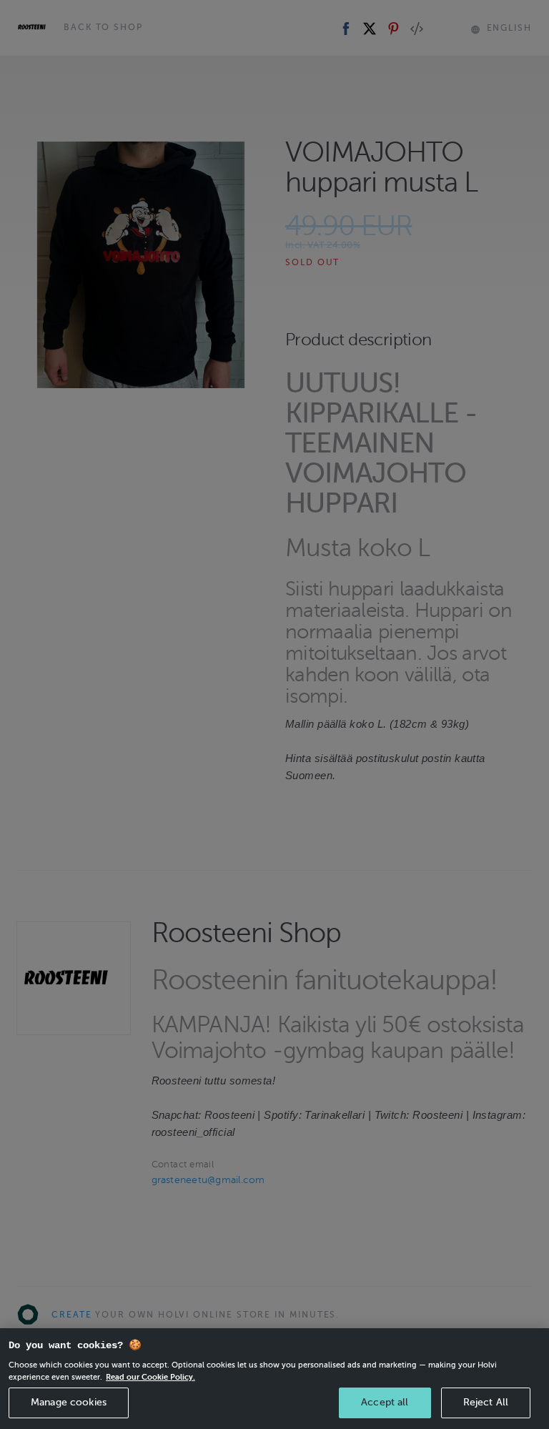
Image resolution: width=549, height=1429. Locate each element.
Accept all (384, 1402)
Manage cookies (69, 1402)
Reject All (485, 1402)
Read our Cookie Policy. (150, 1377)
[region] (274, 1378)
